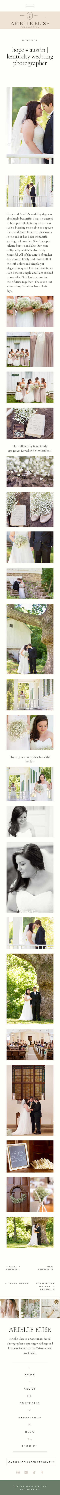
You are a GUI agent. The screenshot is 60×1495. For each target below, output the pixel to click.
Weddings (30, 40)
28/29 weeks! (19, 1283)
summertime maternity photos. (45, 1286)
